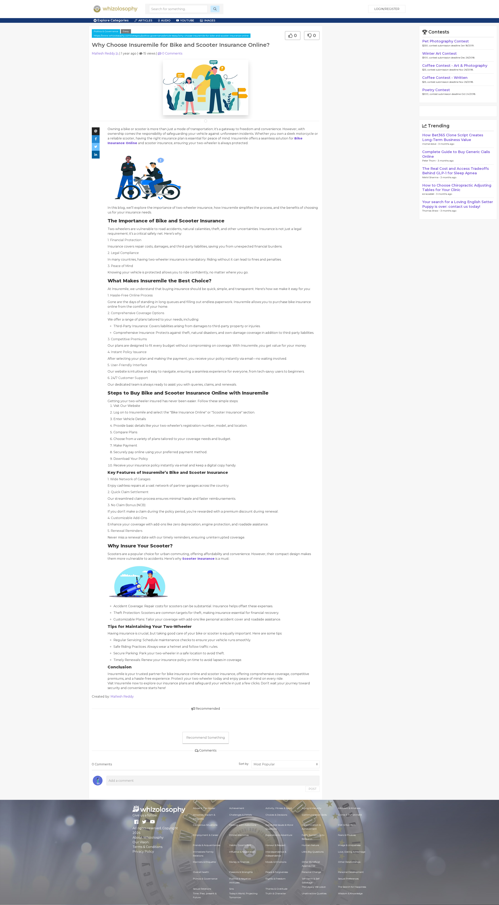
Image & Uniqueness (349, 845)
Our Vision (141, 842)
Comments (172, 53)
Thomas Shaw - (431, 210)
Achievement (236, 808)
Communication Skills (314, 814)
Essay (126, 31)
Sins (231, 888)
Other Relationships (349, 861)
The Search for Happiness (352, 886)
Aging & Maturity (311, 808)
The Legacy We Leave (314, 886)
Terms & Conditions (147, 847)
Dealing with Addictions (242, 824)
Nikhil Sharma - (431, 177)
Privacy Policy (143, 851)
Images (209, 20)
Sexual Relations (202, 888)
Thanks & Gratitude (276, 888)
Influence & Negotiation (242, 851)
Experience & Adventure (278, 835)
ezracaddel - (429, 193)
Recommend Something (205, 737)
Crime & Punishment (350, 814)
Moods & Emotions (275, 861)
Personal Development (351, 872)
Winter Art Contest (439, 53)
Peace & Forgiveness (276, 872)
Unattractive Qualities (314, 893)
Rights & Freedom (275, 878)
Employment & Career (205, 835)
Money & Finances (239, 861)
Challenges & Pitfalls (240, 814)
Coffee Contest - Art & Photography (454, 65)
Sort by (244, 764)
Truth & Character (275, 893)
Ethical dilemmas (239, 835)
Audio (165, 20)
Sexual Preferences (348, 878)
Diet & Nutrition (347, 824)
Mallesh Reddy (103, 53)
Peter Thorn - (430, 160)
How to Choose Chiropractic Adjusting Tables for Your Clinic (456, 187)
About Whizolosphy (148, 837)
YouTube (187, 20)
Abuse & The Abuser (204, 808)
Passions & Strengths (241, 872)
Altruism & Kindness (349, 808)
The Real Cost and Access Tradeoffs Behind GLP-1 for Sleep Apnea (455, 171)
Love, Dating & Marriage (351, 851)
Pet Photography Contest (445, 41)
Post (312, 789)
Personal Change (311, 872)
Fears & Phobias (347, 835)
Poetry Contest (436, 90)
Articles (145, 20)
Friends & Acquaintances (206, 845)
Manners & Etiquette (204, 861)
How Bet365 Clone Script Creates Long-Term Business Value (452, 137)
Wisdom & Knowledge (350, 893)
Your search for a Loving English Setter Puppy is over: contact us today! (457, 204)
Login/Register (386, 9)
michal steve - (430, 143)
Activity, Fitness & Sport (278, 808)
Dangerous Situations (205, 824)
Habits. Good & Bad (240, 845)
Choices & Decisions (276, 814)
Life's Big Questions (313, 851)
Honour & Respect (275, 845)
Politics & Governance (106, 31)
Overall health (201, 872)
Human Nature (310, 845)
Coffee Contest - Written (445, 78)
